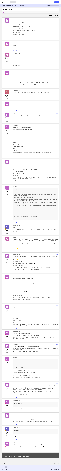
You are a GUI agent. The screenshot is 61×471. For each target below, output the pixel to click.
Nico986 (7, 230)
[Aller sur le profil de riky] (3, 12)
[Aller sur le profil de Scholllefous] (7, 55)
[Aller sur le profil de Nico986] (7, 227)
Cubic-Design (7, 95)
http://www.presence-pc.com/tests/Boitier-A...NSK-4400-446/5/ (28, 351)
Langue (3, 469)
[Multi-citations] (13, 39)
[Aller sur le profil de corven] (7, 73)
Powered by (55, 469)
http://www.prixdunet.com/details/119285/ (20, 291)
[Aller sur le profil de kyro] (7, 44)
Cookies (7, 469)
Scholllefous (7, 58)
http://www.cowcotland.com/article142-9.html (20, 346)
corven (7, 76)
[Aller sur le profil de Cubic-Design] (7, 92)
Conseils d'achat (16, 12)
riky (6, 12)
